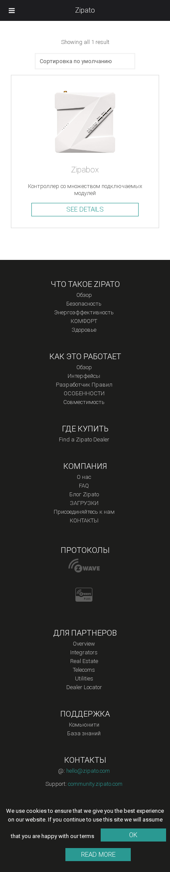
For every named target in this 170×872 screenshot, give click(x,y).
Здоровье (83, 330)
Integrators (84, 652)
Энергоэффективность (84, 312)
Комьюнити (84, 724)
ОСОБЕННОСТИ (84, 393)
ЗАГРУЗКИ (84, 503)
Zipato (85, 10)
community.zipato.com (95, 784)
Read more (98, 855)
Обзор (84, 295)
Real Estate (84, 661)
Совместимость (84, 402)
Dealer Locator (84, 687)
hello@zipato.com (88, 771)
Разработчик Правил (84, 384)
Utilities (84, 678)
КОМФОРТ (84, 321)
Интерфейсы (84, 376)
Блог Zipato (84, 494)
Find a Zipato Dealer (84, 439)
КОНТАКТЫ (84, 520)
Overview (84, 643)
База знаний (84, 733)
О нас (84, 477)
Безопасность (84, 303)
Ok (133, 835)
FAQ (84, 485)
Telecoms (84, 670)
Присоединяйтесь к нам (84, 511)
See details (85, 209)
